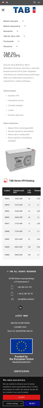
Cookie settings (12, 403)
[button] (3, 10)
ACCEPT (21, 397)
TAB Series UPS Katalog (21, 180)
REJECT (32, 403)
